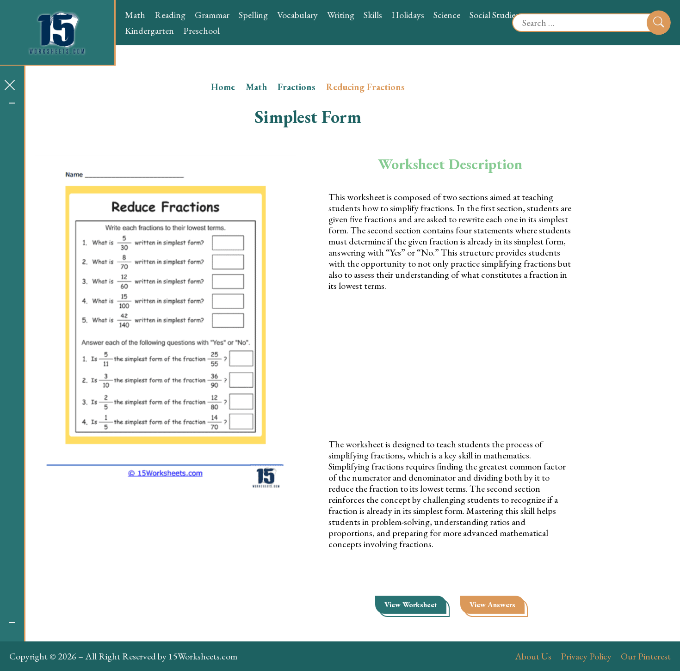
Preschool (201, 30)
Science (446, 15)
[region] (12, 362)
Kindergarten (149, 30)
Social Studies (494, 15)
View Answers (492, 605)
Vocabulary (297, 15)
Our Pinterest (646, 656)
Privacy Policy (586, 656)
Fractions (296, 87)
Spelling (253, 15)
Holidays (407, 15)
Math (135, 15)
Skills (373, 15)
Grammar (212, 15)
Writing (340, 15)
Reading (170, 15)
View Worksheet (410, 605)
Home (223, 87)
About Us (533, 656)
